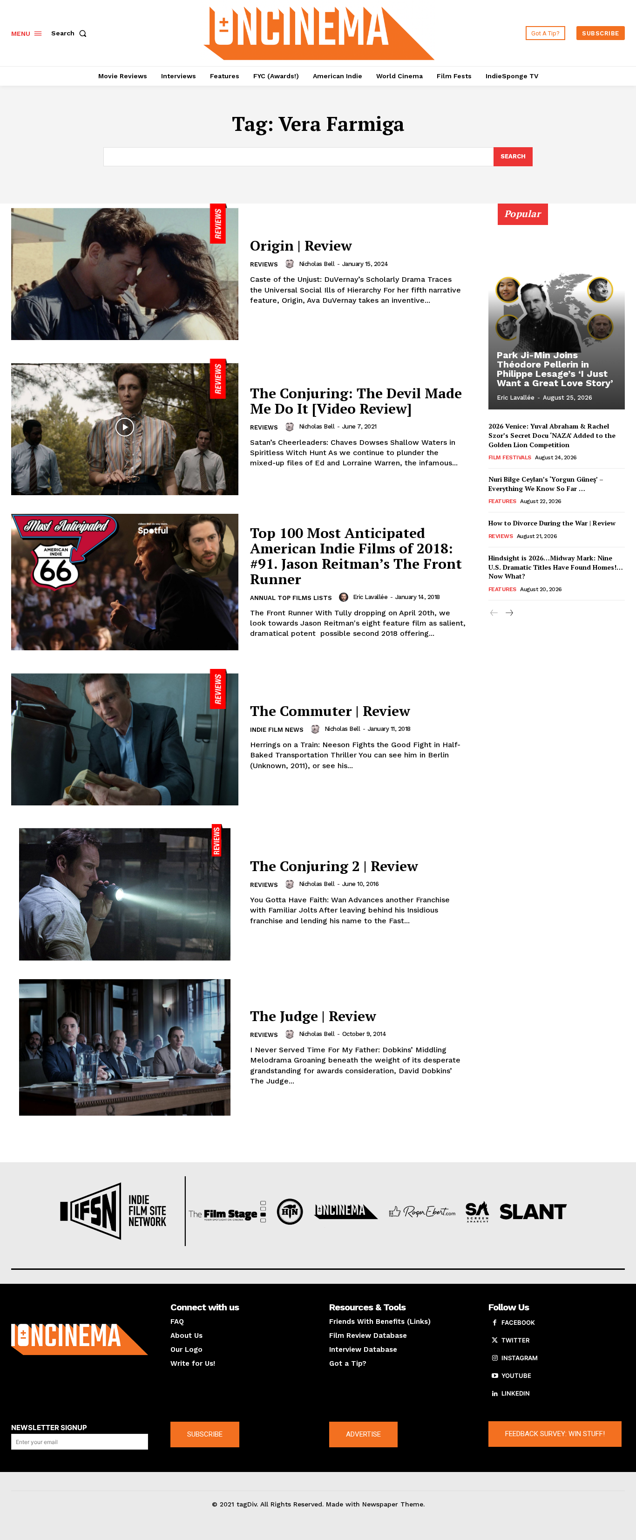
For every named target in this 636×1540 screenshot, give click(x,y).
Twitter (515, 1340)
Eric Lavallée (370, 596)
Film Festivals (509, 457)
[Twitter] (494, 1340)
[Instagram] (494, 1358)
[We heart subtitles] (319, 32)
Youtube (516, 1375)
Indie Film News (277, 729)
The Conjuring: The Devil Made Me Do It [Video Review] (356, 401)
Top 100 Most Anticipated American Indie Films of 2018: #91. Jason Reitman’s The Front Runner (356, 556)
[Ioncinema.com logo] (79, 1339)
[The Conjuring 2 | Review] (124, 892)
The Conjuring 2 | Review (334, 866)
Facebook (518, 1322)
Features (502, 501)
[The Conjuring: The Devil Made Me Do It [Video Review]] (124, 427)
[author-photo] (291, 263)
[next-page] (509, 613)
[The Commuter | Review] (124, 737)
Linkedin (515, 1393)
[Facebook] (494, 1322)
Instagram (519, 1358)
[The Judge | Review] (124, 1047)
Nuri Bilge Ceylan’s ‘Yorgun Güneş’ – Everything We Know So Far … (545, 484)
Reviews (264, 264)
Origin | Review (301, 245)
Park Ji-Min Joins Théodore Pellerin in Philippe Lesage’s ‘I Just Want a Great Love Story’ (555, 368)
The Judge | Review (313, 1016)
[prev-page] (494, 613)
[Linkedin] (494, 1393)
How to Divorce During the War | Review (552, 522)
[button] (70, 33)
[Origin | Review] (124, 272)
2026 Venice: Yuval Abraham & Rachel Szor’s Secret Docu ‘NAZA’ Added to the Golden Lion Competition (552, 435)
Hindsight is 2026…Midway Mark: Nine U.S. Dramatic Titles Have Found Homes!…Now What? (555, 566)
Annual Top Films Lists (291, 597)
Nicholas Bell (317, 263)
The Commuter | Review (330, 711)
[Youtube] (494, 1376)
